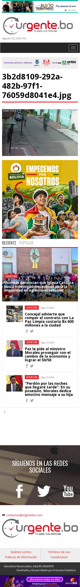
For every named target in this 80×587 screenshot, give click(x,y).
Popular (26, 243)
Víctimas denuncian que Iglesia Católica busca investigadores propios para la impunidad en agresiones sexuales (39, 286)
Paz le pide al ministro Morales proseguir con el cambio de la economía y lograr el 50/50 (48, 354)
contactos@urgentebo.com (24, 515)
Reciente (9, 243)
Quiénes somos (20, 552)
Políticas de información (21, 557)
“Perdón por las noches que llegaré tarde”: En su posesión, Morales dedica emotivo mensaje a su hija (49, 389)
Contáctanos (59, 557)
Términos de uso (59, 552)
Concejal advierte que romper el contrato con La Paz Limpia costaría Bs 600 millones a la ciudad (49, 320)
